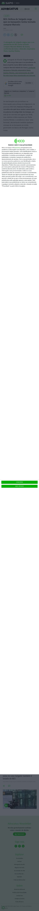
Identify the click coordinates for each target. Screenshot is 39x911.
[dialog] (19, 455)
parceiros (17, 147)
